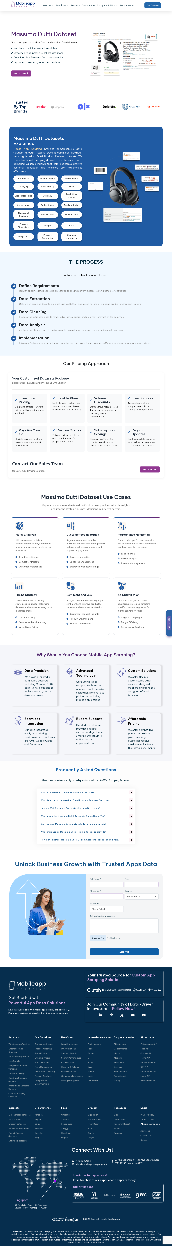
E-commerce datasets (19, 1115)
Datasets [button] (87, 5)
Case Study (119, 1119)
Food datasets (15, 1119)
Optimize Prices (68, 1071)
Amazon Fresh (94, 1119)
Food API (144, 1048)
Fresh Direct (93, 1124)
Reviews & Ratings (70, 1067)
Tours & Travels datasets (15, 1134)
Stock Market (120, 1071)
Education (119, 1062)
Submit (124, 952)
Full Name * (95, 879)
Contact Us (145, 1135)
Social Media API (148, 1071)
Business (118, 1067)
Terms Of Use (147, 1119)
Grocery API (146, 1053)
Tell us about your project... (102, 916)
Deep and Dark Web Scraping (18, 1067)
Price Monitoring (42, 1053)
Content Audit (68, 1062)
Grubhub (65, 1115)
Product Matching (43, 1048)
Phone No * (95, 891)
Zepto (91, 1133)
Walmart (39, 1128)
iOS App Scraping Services (16, 1095)
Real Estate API (147, 1062)
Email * (128, 879)
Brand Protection (69, 1044)
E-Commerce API (148, 1044)
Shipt (90, 1128)
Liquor (117, 1053)
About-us (145, 1131)
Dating (117, 1080)
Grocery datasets (17, 1124)
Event (90, 1067)
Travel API (145, 1058)
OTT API (144, 1067)
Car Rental (93, 1080)
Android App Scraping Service (18, 1087)
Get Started (153, 5)
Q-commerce (120, 1048)
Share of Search (68, 1053)
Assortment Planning (45, 1071)
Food (90, 1048)
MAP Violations (68, 1048)
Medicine (118, 1058)
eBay (37, 1124)
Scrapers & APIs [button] (106, 5)
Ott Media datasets (17, 1140)
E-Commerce (94, 1044)
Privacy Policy (147, 1115)
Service (128, 891)
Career (143, 1140)
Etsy (37, 1137)
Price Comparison (43, 1067)
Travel (91, 1071)
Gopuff (64, 1137)
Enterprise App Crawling (15, 1050)
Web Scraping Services (19, 1044)
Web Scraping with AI (18, 1056)
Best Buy (39, 1133)
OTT (90, 1058)
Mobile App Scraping (27, 148)
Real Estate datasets (18, 1128)
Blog (116, 1115)
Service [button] (46, 5)
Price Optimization (44, 1044)
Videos (117, 1128)
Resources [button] (125, 5)
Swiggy (64, 1128)
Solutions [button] (61, 5)
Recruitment (120, 1076)
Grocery (92, 1053)
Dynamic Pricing (42, 1058)
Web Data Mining (16, 1073)
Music (90, 1076)
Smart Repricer (42, 1062)
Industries (94, 903)
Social (90, 1062)
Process (75, 5)
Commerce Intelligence (72, 1076)
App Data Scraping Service (17, 1079)
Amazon (39, 1115)
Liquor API (145, 1076)
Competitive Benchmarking (42, 1082)
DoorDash (66, 1133)
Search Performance (71, 1058)
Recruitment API (148, 1080)
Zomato (65, 1119)
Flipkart (38, 1119)
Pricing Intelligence (70, 1080)
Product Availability (44, 1076)
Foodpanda (66, 1124)
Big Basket (93, 1115)
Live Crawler (14, 1061)
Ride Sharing (120, 1044)
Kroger (91, 1137)
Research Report (122, 1124)
